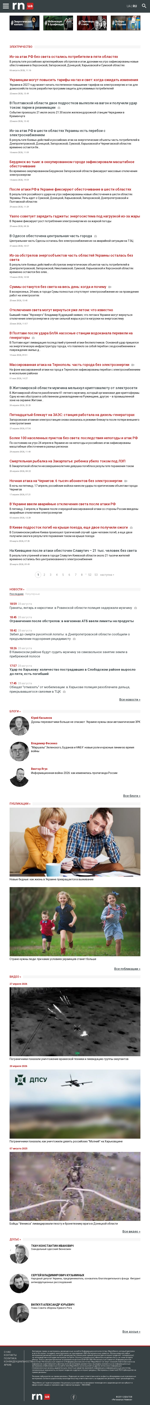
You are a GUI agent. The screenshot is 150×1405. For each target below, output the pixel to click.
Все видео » (131, 1231)
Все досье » (131, 1331)
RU (135, 6)
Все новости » (129, 699)
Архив (8, 1364)
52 (89, 574)
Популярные (32, 594)
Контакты (10, 1355)
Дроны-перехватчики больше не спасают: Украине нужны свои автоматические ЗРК (85, 721)
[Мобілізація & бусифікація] (58, 29)
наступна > (107, 574)
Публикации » (20, 803)
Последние (17, 594)
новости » (17, 589)
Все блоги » (131, 796)
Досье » (15, 1239)
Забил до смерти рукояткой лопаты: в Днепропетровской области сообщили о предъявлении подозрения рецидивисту (70, 636)
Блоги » (15, 711)
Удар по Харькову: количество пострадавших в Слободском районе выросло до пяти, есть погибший (73, 672)
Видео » (15, 976)
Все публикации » (127, 969)
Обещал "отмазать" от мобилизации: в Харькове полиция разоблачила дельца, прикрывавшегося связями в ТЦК (70, 689)
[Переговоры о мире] (92, 29)
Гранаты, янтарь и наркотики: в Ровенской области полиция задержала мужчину (71, 608)
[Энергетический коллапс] (24, 29)
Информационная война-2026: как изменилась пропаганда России (74, 772)
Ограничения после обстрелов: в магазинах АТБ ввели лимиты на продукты (72, 621)
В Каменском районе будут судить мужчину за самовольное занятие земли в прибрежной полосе (68, 654)
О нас (7, 1352)
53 (96, 574)
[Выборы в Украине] (125, 29)
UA (129, 6)
